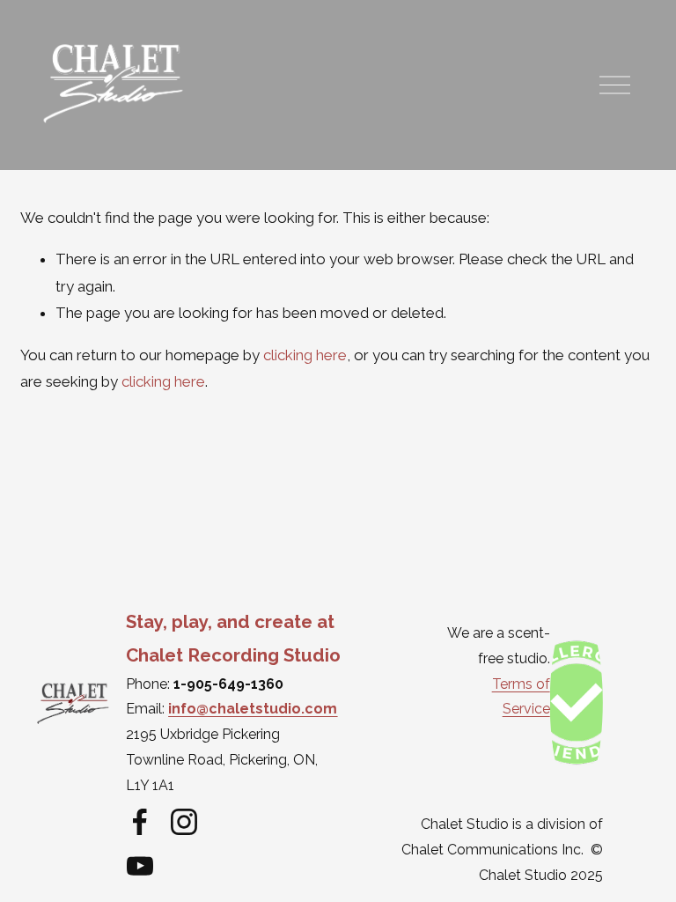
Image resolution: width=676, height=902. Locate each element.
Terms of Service (520, 697)
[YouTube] (140, 866)
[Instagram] (184, 822)
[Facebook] (140, 822)
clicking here (305, 355)
